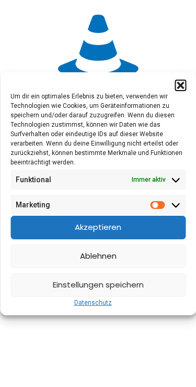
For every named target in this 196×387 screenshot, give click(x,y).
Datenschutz (93, 302)
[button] (180, 85)
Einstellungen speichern (98, 284)
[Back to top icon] (175, 366)
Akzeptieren (98, 227)
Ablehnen (98, 255)
